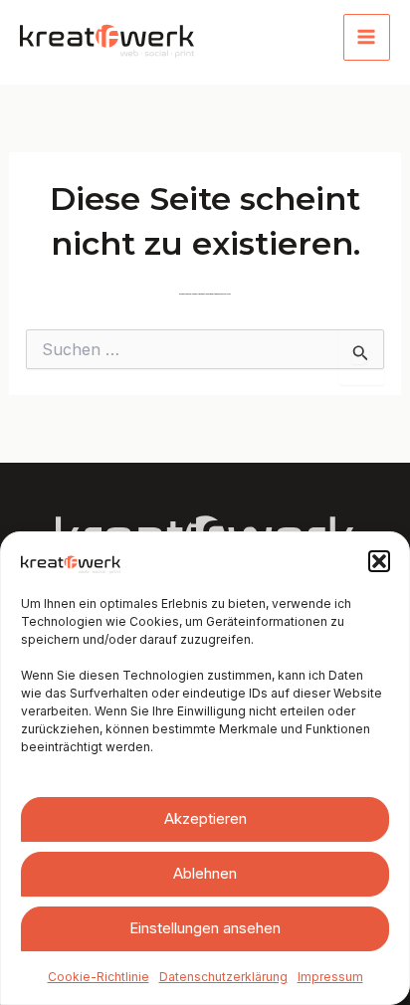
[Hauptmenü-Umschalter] (367, 38)
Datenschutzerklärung (223, 976)
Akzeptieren (205, 818)
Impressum (330, 976)
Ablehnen (205, 873)
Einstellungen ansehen (205, 927)
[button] (379, 561)
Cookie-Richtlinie (98, 976)
